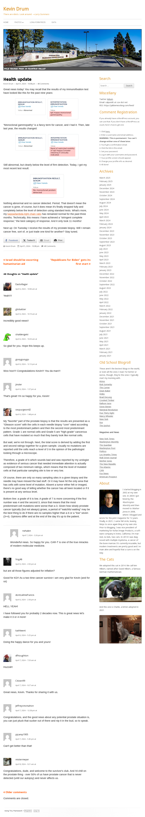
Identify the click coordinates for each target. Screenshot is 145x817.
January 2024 (105, 227)
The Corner (104, 387)
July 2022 (103, 291)
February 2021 (106, 352)
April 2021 (103, 345)
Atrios (102, 381)
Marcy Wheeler (106, 416)
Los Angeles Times (108, 454)
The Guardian (105, 445)
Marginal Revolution (108, 409)
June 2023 (103, 252)
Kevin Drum (16, 9)
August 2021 (105, 330)
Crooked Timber (106, 400)
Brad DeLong (105, 397)
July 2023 (103, 249)
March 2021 (104, 348)
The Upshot (104, 425)
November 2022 (106, 277)
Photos (18, 22)
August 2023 (105, 245)
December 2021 (106, 316)
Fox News (104, 473)
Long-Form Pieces (37, 22)
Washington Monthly (109, 441)
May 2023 (103, 256)
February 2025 (106, 181)
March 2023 (104, 263)
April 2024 (103, 217)
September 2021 (107, 327)
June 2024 (103, 209)
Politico (102, 451)
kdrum (110, 99)
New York (103, 419)
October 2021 (105, 323)
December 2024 (106, 188)
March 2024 (104, 220)
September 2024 (107, 199)
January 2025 (105, 184)
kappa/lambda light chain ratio (24, 214)
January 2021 (105, 355)
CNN (101, 470)
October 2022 (105, 281)
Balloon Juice (105, 403)
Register (28, 811)
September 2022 (107, 284)
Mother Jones (105, 461)
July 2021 (103, 334)
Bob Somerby (105, 384)
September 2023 (107, 241)
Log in (36, 811)
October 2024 (105, 195)
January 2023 (105, 270)
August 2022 (105, 288)
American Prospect (108, 476)
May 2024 (103, 213)
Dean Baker (104, 390)
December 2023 (106, 231)
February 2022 (106, 309)
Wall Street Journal (108, 457)
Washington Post (107, 448)
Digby (102, 394)
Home (5, 22)
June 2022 (103, 295)
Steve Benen (105, 406)
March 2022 (104, 305)
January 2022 (105, 313)
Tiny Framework (15, 811)
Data (54, 22)
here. (107, 131)
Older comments (16, 792)
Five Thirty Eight (106, 413)
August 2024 (105, 202)
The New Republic (107, 464)
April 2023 (103, 259)
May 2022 (103, 298)
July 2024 (103, 206)
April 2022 (103, 302)
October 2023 (105, 238)
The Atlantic (105, 467)
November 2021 (106, 320)
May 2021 (103, 341)
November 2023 (106, 234)
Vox (101, 422)
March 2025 (104, 177)
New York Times (106, 438)
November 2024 (106, 192)
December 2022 (106, 274)
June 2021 (103, 338)
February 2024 (106, 224)
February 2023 (106, 266)
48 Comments (43, 83)
